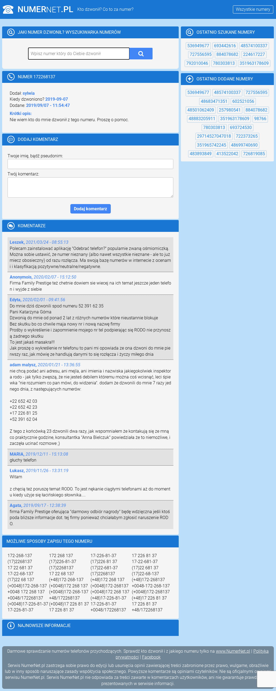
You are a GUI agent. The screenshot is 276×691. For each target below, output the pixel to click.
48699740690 (244, 145)
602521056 (243, 101)
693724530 (241, 127)
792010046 (197, 63)
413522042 (227, 153)
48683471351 (214, 101)
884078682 (227, 54)
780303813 (224, 63)
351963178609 (254, 63)
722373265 (247, 136)
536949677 (198, 45)
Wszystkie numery (253, 9)
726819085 (254, 153)
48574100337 (254, 45)
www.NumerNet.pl (233, 651)
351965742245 (211, 145)
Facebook (151, 657)
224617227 (254, 54)
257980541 (230, 110)
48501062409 (200, 110)
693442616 (225, 45)
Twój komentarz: (23, 174)
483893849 (201, 153)
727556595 (201, 54)
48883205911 (202, 118)
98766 (260, 118)
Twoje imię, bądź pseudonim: (35, 155)
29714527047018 (214, 136)
